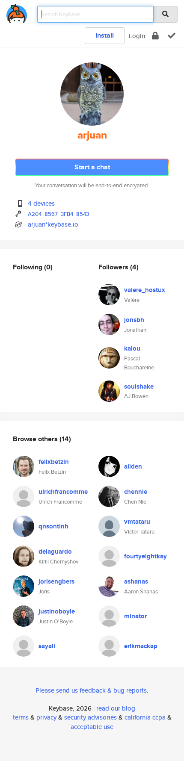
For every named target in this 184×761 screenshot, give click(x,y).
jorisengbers (56, 581)
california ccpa (145, 717)
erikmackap (140, 646)
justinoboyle (57, 611)
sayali (47, 646)
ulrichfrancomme (63, 491)
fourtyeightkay (145, 556)
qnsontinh (53, 526)
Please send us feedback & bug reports (91, 690)
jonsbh (134, 319)
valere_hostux (144, 290)
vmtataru (137, 521)
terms (21, 717)
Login (137, 35)
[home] (16, 12)
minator (135, 616)
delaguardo (55, 551)
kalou (132, 348)
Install (104, 35)
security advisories (90, 717)
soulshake (139, 386)
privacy (46, 717)
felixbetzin (54, 461)
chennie (135, 491)
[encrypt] (155, 35)
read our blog (115, 708)
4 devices (41, 203)
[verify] (171, 35)
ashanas (136, 581)
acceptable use (92, 726)
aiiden (133, 466)
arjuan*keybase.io (53, 224)
